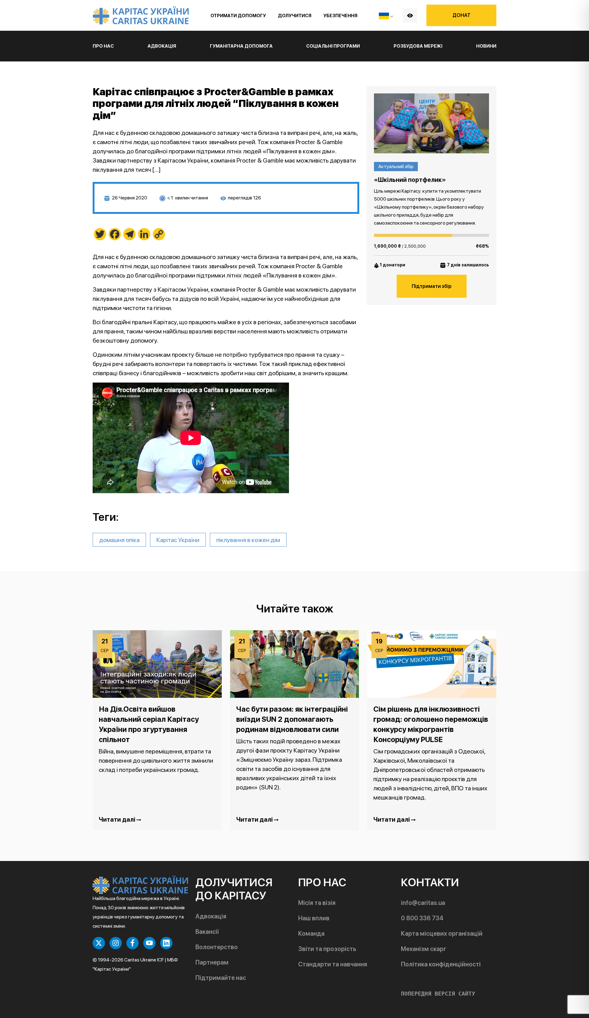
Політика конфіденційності (441, 964)
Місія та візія (317, 902)
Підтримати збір (432, 286)
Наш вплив (313, 918)
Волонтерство (216, 947)
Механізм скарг (423, 949)
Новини (486, 46)
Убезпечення (340, 15)
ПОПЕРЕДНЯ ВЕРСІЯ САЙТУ (438, 994)
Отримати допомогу (238, 15)
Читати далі (118, 819)
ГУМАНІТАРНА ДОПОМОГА (241, 46)
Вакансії (207, 931)
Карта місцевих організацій (442, 933)
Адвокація (210, 916)
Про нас (103, 46)
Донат (461, 15)
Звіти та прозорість (327, 949)
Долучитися (294, 15)
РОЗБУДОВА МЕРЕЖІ (418, 46)
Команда (311, 933)
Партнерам (212, 962)
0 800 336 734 (422, 918)
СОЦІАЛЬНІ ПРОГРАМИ (333, 46)
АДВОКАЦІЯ (162, 46)
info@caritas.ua (423, 902)
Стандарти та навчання (332, 964)
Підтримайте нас (220, 977)
